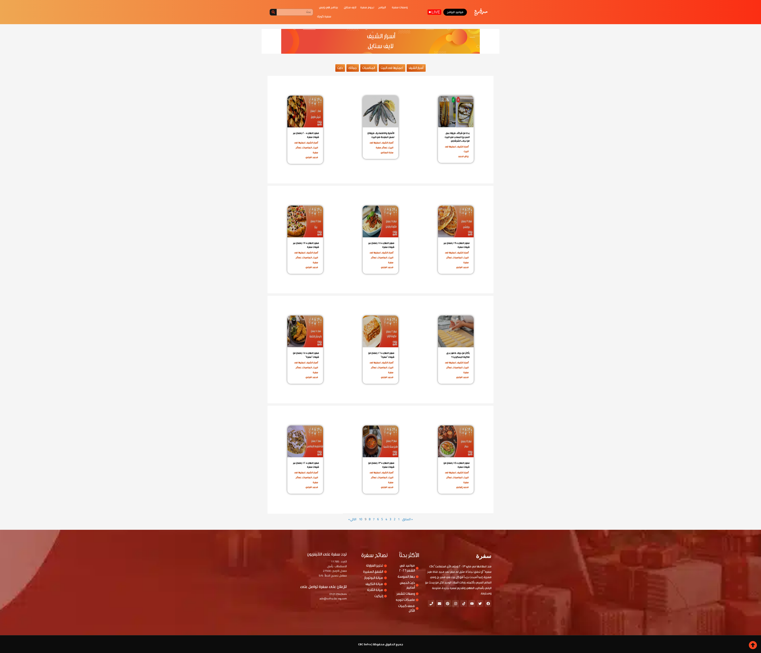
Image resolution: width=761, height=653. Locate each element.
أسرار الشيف (463, 146)
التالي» (352, 519)
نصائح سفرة (381, 147)
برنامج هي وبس (328, 7)
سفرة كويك (324, 16)
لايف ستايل (350, 7)
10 (360, 519)
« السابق (407, 519)
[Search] (273, 12)
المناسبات (307, 147)
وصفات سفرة (400, 7)
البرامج (382, 7)
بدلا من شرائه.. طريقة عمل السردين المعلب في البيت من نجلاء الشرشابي (457, 137)
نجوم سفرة (367, 7)
